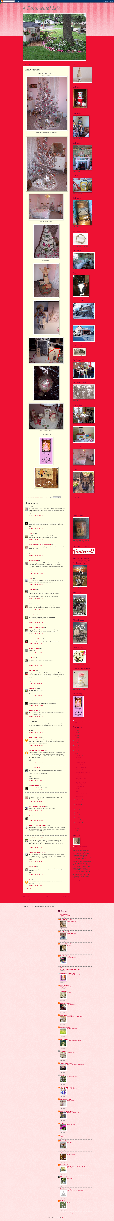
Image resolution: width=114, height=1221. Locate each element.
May (77, 814)
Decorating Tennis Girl (65, 1003)
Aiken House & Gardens (66, 932)
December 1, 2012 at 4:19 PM (35, 643)
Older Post (66, 896)
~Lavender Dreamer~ (34, 710)
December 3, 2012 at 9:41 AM (36, 833)
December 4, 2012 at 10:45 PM (36, 861)
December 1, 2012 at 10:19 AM (36, 622)
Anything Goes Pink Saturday (74, 975)
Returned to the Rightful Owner (83, 772)
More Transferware (71, 933)
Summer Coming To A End (73, 1112)
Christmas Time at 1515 (81, 793)
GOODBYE (69, 1142)
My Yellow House (64, 985)
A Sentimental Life (41, 7)
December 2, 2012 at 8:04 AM (36, 716)
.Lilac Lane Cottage (65, 1177)
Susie (30, 521)
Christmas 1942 (79, 770)
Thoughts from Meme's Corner (67, 973)
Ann (30, 506)
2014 (76, 748)
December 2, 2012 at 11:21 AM (36, 763)
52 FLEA (62, 1075)
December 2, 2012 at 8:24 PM (35, 810)
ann (30, 701)
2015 (76, 745)
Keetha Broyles (32, 589)
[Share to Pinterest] (60, 497)
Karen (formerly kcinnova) (35, 639)
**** (61, 968)
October (78, 802)
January (78, 825)
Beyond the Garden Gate (66, 920)
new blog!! (62, 1136)
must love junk (32, 867)
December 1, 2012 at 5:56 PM (35, 665)
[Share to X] (57, 497)
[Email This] (54, 497)
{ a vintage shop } (71, 1154)
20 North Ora (32, 670)
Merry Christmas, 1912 (81, 767)
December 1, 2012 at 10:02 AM (36, 610)
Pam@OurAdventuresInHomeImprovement (40, 544)
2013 (76, 750)
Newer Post (26, 896)
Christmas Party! (71, 1004)
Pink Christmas (79, 796)
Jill (29, 815)
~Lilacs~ (69, 992)
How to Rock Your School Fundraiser (75, 1064)
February (78, 822)
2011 (76, 828)
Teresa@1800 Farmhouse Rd (36, 838)
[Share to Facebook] (58, 497)
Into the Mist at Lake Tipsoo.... (74, 1028)
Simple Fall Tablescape (65, 915)
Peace (77, 791)
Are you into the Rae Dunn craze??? (75, 1016)
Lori (30, 879)
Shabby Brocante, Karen (35, 737)
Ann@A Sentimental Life (81, 846)
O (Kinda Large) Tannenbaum (74, 1040)
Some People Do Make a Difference (81, 779)
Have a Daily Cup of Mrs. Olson (36, 750)
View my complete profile (79, 880)
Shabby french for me (65, 1099)
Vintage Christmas (80, 786)
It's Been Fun (70, 1178)
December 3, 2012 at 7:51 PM (35, 847)
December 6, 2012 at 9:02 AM (36, 874)
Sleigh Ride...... (79, 757)
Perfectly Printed (33, 688)
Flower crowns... (71, 1100)
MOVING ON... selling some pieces (75, 1190)
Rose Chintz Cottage (65, 956)
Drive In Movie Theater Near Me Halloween (70, 969)
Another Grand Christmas (82, 765)
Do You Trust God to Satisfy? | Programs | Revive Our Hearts (76, 1166)
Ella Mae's (62, 1201)
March (77, 820)
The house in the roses (65, 1141)
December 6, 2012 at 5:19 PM (35, 885)
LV (29, 604)
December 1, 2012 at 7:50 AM (36, 515)
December (78, 755)
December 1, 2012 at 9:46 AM (36, 573)
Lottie (30, 795)
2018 (76, 737)
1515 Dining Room (80, 789)
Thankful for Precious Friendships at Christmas (82, 783)
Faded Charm (63, 991)
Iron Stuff (69, 1202)
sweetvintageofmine (34, 785)
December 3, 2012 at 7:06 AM (36, 820)
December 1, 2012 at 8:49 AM (36, 555)
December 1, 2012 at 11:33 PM (36, 705)
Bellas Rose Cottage (65, 1027)
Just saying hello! (71, 1124)
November (78, 799)
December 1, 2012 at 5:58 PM (35, 683)
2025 (76, 730)
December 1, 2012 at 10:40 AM (36, 633)
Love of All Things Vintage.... (67, 1087)
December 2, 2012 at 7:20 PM (35, 790)
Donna (30, 578)
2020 (76, 732)
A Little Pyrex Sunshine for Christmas (82, 775)
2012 (76, 753)
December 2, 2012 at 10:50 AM (36, 745)
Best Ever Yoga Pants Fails (73, 1088)
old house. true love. (65, 1153)
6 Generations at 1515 (81, 762)
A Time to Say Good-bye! (73, 957)
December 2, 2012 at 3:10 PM (35, 780)
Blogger (64, 1217)
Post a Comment (31, 889)
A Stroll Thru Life (64, 914)
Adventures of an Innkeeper (67, 1213)
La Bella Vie (63, 1123)
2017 (76, 740)
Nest (61, 1135)
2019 (76, 735)
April (77, 817)
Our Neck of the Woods (34, 768)
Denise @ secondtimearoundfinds (37, 852)
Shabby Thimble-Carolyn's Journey (38, 825)
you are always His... (71, 921)
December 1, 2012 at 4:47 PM (35, 652)
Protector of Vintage (34, 648)
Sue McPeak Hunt (33, 560)
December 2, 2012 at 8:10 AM (36, 732)
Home (46, 896)
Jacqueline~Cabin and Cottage (36, 627)
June (77, 812)
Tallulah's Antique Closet (66, 1111)
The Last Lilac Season (72, 1076)
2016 (76, 743)
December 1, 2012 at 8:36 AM (36, 539)
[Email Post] (51, 497)
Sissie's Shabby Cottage (66, 1015)
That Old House (64, 1039)
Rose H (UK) (32, 658)
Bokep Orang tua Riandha (66, 987)
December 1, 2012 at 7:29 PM (35, 696)
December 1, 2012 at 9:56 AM (36, 598)
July (77, 809)
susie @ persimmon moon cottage (37, 806)
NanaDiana (31, 533)
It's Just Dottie (32, 615)
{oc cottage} (63, 1051)
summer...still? (70, 1052)
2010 (76, 831)
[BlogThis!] (55, 497)
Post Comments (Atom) (34, 900)
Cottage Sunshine (64, 1165)
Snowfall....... (79, 760)
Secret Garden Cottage (65, 1189)
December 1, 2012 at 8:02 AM (36, 528)
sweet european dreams (66, 1063)
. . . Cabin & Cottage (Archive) (67, 944)
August (78, 807)
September (78, 804)
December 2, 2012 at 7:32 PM (35, 801)
